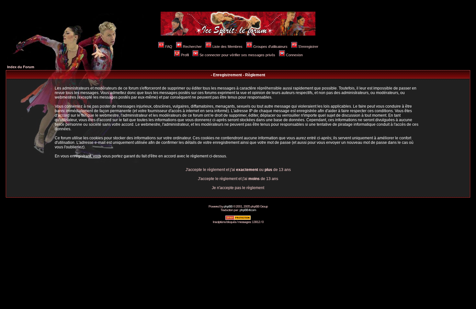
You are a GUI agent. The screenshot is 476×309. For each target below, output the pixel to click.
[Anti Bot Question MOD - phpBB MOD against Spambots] (238, 219)
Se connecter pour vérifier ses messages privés (237, 55)
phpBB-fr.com (248, 210)
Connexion (294, 55)
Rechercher (192, 46)
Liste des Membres (227, 46)
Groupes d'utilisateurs (270, 46)
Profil (185, 55)
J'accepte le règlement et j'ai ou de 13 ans (238, 169)
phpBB (228, 206)
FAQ (168, 46)
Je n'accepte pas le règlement (238, 188)
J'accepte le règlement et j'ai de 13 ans (238, 178)
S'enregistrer (308, 46)
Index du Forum (20, 67)
